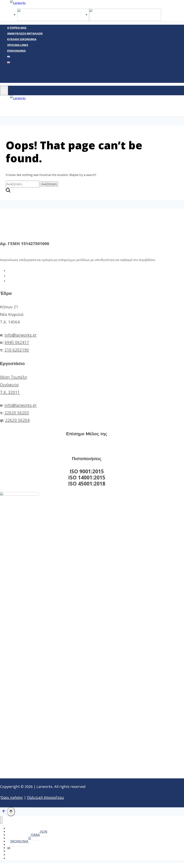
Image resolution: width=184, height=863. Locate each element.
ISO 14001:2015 (86, 477)
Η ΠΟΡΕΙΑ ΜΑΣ (17, 27)
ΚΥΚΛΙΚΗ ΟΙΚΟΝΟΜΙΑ (21, 39)
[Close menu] (1, 820)
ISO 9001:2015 (87, 471)
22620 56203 (16, 412)
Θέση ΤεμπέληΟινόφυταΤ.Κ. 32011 (13, 384)
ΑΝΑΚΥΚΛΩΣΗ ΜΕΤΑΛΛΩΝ (25, 33)
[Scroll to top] (3, 812)
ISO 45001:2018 (86, 483)
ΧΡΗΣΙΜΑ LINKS (17, 45)
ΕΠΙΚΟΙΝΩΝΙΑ (16, 50)
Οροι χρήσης (12, 797)
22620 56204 (17, 420)
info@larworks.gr (20, 334)
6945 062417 (17, 342)
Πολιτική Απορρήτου (45, 797)
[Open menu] (4, 90)
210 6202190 (16, 349)
